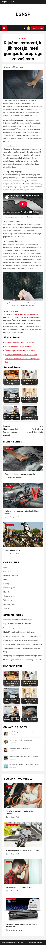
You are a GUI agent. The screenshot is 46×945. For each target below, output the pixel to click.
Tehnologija (7, 600)
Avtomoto (22, 38)
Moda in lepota (9, 588)
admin (8, 67)
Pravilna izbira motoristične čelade (35, 429)
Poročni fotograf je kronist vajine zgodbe (21, 732)
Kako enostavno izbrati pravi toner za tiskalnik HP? (24, 756)
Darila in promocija (10, 575)
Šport (5, 567)
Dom (5, 579)
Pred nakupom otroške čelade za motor (21, 740)
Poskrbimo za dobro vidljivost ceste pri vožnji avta (22, 636)
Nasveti (6, 592)
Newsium (30, 942)
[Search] (24, 28)
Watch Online (37, 28)
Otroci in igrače (9, 596)
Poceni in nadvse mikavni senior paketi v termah (24, 764)
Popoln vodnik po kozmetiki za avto (18, 346)
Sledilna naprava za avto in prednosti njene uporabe (22, 660)
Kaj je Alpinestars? (13, 550)
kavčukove (21, 323)
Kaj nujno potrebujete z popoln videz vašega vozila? (23, 644)
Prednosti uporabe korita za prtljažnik (19, 342)
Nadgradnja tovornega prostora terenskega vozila (22, 656)
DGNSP (23, 14)
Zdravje (6, 608)
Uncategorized (9, 604)
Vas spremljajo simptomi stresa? (19, 748)
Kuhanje (6, 584)
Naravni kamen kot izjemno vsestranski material (10, 430)
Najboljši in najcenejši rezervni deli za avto (21, 355)
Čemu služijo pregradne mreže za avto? (20, 350)
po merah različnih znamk (13, 227)
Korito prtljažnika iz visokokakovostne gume (20, 640)
